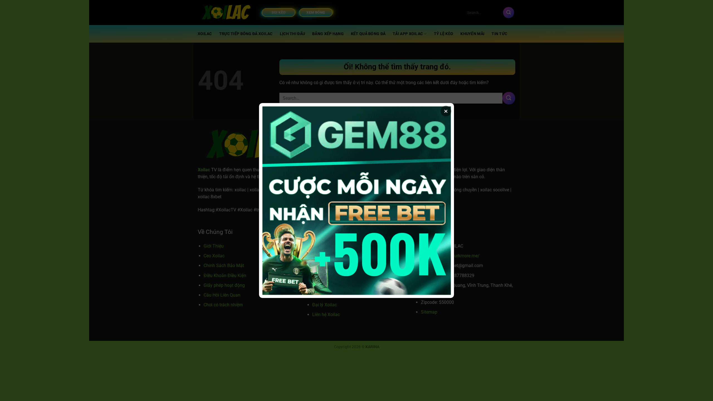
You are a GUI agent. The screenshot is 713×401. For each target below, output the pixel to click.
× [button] (446, 111)
